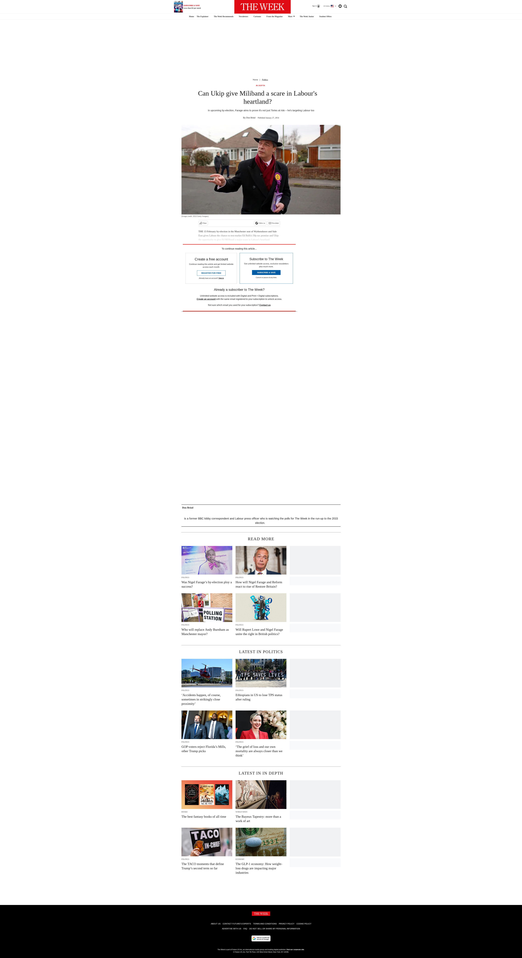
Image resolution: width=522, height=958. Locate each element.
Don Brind (250, 118)
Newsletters (243, 17)
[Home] (191, 17)
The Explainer (202, 17)
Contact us (265, 305)
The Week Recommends (223, 17)
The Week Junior (307, 17)
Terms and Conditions (265, 924)
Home (255, 80)
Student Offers (325, 17)
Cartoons (257, 17)
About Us (215, 924)
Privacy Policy (286, 924)
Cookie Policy (303, 924)
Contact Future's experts (237, 924)
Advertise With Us (231, 929)
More (290, 17)
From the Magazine (274, 17)
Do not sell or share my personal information (274, 929)
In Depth (260, 85)
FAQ (245, 929)
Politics (265, 80)
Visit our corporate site (295, 950)
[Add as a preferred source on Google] (261, 938)
